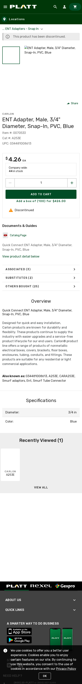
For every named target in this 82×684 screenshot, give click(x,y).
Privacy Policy (66, 669)
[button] (11, 55)
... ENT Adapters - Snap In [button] (20, 29)
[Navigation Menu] (5, 6)
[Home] (24, 6)
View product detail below (20, 256)
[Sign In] (64, 6)
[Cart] (75, 7)
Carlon (8, 113)
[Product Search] (55, 6)
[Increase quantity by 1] (72, 183)
